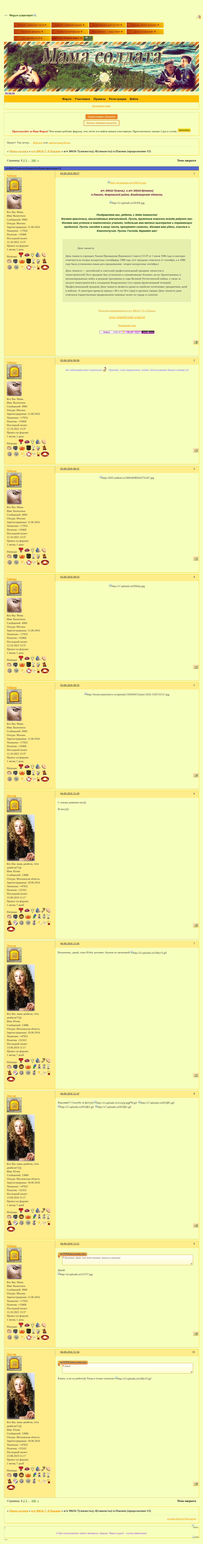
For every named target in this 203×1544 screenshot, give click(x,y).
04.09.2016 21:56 (69, 1352)
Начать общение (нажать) (101, 123)
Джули (11, 795)
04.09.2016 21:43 (69, 793)
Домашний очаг (127, 325)
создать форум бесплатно (181, 1518)
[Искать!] (199, 17)
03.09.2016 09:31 (69, 468)
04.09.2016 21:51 (69, 1243)
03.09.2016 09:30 (69, 360)
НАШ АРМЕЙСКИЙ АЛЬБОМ (127, 317)
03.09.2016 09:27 (69, 173)
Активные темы (101, 105)
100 (33, 160)
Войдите (38, 142)
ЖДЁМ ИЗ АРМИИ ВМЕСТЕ (67, 38)
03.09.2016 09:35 (69, 685)
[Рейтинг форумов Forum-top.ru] (184, 131)
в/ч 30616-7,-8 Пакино (46, 151)
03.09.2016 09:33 (69, 576)
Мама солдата (18, 151)
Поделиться (59, 175)
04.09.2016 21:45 (69, 943)
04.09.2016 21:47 (69, 1093)
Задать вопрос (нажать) (101, 116)
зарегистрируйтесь (59, 142)
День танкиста (85, 248)
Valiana (11, 175)
